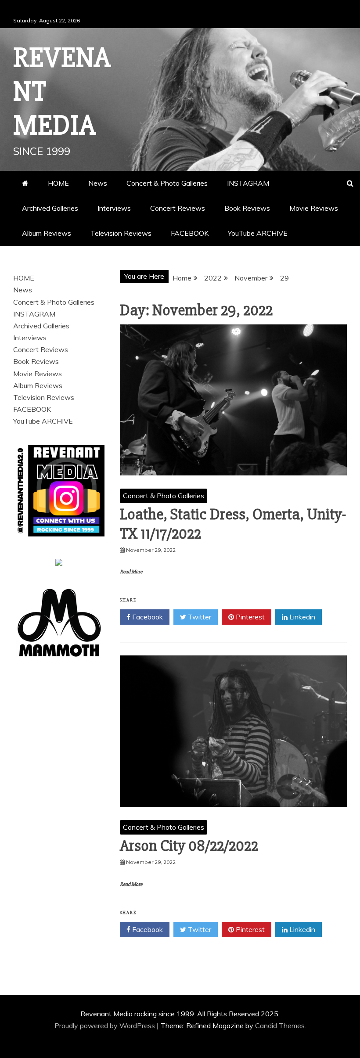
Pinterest (249, 616)
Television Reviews (120, 233)
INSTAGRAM (248, 183)
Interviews (114, 208)
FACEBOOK (190, 233)
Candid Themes (280, 1025)
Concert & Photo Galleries (167, 183)
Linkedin (301, 616)
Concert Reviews (177, 208)
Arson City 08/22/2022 (189, 846)
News (97, 183)
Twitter (198, 616)
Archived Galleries (50, 208)
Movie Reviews (313, 208)
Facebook (146, 616)
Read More (131, 572)
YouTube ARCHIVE (258, 233)
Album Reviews (46, 233)
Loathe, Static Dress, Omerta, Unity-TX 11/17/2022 (233, 524)
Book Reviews (247, 208)
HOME (58, 183)
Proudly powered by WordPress (105, 1025)
